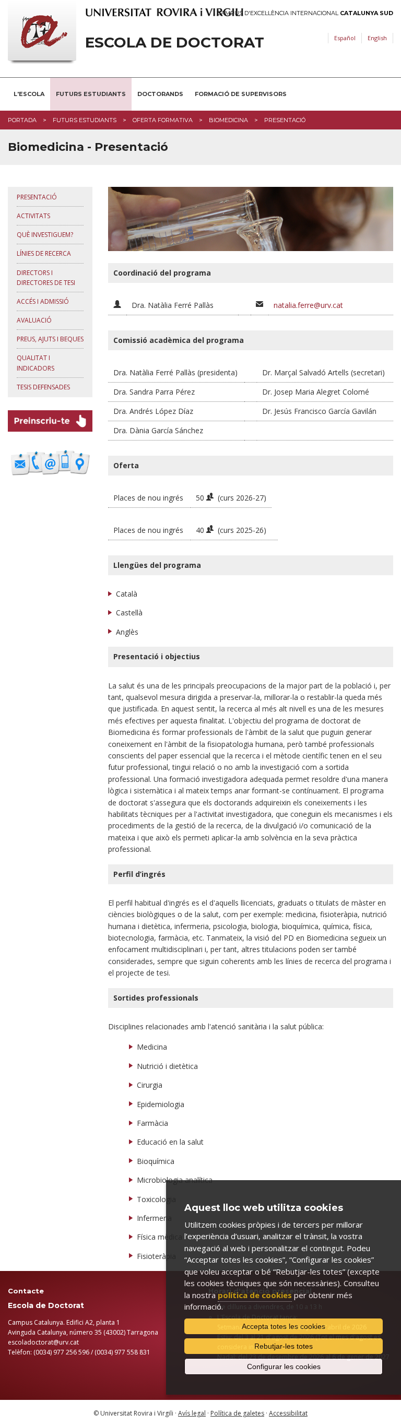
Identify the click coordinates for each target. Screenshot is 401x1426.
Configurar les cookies (284, 1366)
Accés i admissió (43, 301)
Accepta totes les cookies (283, 1326)
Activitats (33, 215)
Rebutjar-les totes (283, 1346)
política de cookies (255, 1295)
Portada (22, 120)
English (377, 38)
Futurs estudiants (91, 94)
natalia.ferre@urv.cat (308, 305)
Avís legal (192, 1413)
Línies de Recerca (44, 253)
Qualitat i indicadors (35, 362)
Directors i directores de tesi (46, 277)
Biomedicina (228, 120)
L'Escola (29, 94)
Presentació (37, 197)
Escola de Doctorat (174, 42)
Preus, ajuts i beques (50, 339)
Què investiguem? (45, 234)
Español (345, 38)
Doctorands (160, 94)
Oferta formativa (163, 120)
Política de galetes (237, 1413)
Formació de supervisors (241, 94)
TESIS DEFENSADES (43, 387)
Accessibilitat (288, 1413)
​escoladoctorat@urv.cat (43, 1342)
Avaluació (34, 320)
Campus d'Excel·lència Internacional (305, 13)
